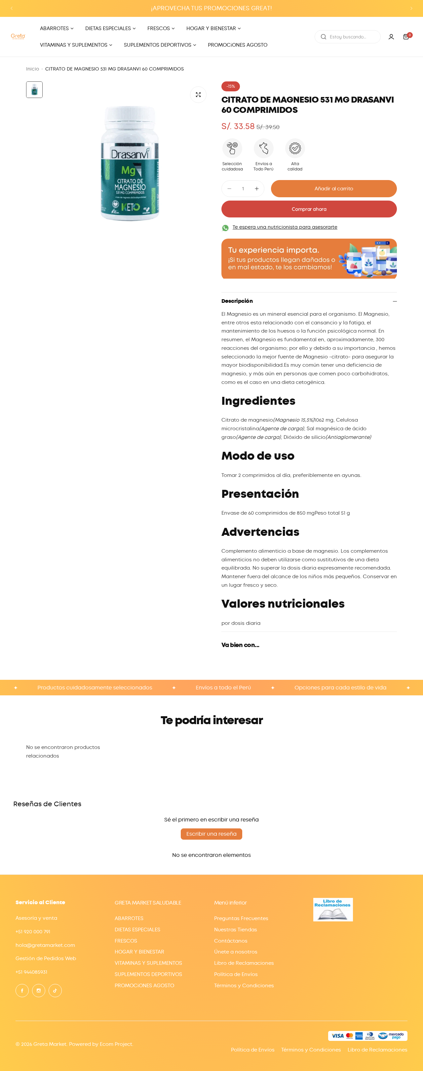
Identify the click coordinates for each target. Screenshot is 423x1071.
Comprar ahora (309, 209)
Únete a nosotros (235, 952)
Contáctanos (231, 941)
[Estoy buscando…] (323, 36)
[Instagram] (38, 990)
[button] (12, 8)
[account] (391, 36)
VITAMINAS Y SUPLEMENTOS (148, 963)
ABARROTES (129, 918)
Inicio (32, 69)
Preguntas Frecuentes (241, 918)
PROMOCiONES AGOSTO (144, 985)
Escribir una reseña (211, 833)
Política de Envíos (236, 974)
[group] (129, 164)
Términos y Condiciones (244, 985)
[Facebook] (22, 990)
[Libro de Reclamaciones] (333, 919)
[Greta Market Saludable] (18, 36)
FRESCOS (126, 941)
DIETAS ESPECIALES (137, 929)
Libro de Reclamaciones (244, 963)
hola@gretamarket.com (45, 945)
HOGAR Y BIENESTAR (139, 952)
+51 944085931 (31, 972)
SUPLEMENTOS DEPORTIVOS (148, 974)
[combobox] (348, 36)
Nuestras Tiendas (235, 929)
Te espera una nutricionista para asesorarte (285, 227)
